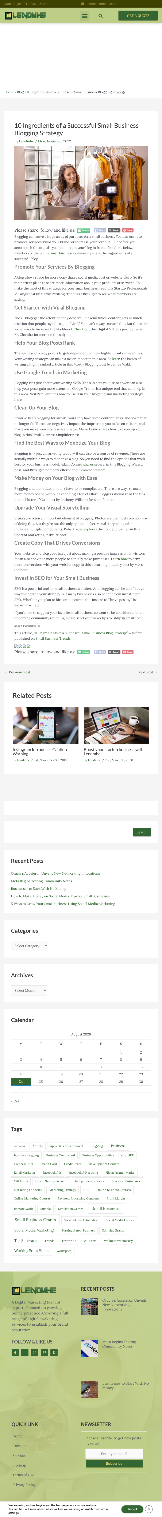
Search (142, 832)
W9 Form (90, 1241)
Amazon (19, 1146)
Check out (82, 329)
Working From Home (31, 1250)
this (88, 600)
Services (19, 1455)
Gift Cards (21, 1181)
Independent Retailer (89, 1181)
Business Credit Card (60, 1155)
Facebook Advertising (83, 1172)
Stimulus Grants (113, 1230)
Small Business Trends (53, 638)
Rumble (45, 1209)
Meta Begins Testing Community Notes (41, 881)
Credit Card (49, 1164)
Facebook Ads (52, 1172)
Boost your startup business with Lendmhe (113, 751)
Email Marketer (24, 1172)
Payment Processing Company (78, 1198)
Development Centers (104, 1164)
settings (13, 1513)
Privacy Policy (24, 1484)
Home (9, 92)
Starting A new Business (78, 1230)
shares (104, 429)
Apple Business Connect (66, 1146)
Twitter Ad (69, 1241)
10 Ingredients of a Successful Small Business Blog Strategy (81, 633)
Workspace (64, 1251)
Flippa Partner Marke (120, 1172)
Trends (49, 1241)
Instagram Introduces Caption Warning (40, 751)
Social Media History (120, 1220)
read (128, 494)
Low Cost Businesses (126, 1181)
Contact (19, 1446)
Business (118, 1145)
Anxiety (37, 1146)
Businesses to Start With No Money (38, 888)
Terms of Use (23, 1475)
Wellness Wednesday (118, 1241)
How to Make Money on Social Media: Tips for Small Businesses (60, 896)
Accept (132, 1509)
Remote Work (23, 1209)
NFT (86, 1190)
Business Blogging (26, 1155)
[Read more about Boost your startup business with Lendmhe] (117, 725)
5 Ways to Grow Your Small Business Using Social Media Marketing (63, 904)
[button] (84, 16)
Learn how (119, 559)
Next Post (147, 672)
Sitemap (19, 1465)
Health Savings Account (51, 1181)
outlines (51, 394)
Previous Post (17, 672)
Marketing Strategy (62, 1190)
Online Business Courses (114, 1190)
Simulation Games (70, 1209)
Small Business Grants (35, 1219)
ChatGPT (127, 1155)
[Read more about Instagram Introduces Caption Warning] (45, 725)
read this (106, 288)
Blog (20, 92)
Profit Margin (116, 1198)
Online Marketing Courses (32, 1198)
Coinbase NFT (23, 1164)
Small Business (105, 1208)
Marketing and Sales (28, 1190)
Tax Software (25, 1240)
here (102, 470)
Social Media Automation (81, 1220)
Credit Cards (72, 1164)
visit (79, 294)
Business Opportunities (98, 1155)
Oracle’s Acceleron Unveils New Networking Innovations (55, 873)
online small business (56, 253)
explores (90, 529)
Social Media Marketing (34, 1230)
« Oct (15, 1101)
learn (116, 359)
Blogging (97, 1146)
